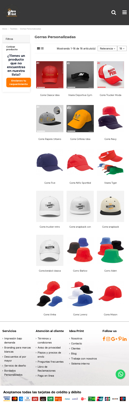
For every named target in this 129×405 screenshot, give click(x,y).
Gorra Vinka (50, 314)
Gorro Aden (110, 270)
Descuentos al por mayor (15, 358)
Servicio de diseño (15, 365)
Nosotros (76, 338)
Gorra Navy (110, 139)
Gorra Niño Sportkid (80, 182)
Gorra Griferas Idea (80, 139)
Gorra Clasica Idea (49, 95)
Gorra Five (49, 182)
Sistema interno (80, 363)
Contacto (76, 343)
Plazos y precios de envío (49, 354)
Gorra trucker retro (50, 226)
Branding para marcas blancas (17, 349)
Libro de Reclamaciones (47, 368)
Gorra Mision (110, 314)
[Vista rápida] (49, 91)
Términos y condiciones (45, 340)
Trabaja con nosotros (84, 358)
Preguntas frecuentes (51, 361)
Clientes (75, 348)
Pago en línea (46, 375)
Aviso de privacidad (49, 347)
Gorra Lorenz (80, 314)
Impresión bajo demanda (13, 340)
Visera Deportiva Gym (80, 95)
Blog (73, 353)
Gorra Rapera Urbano (49, 139)
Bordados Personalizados (13, 372)
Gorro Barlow (80, 270)
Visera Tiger (110, 182)
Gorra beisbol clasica (50, 270)
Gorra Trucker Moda (110, 95)
